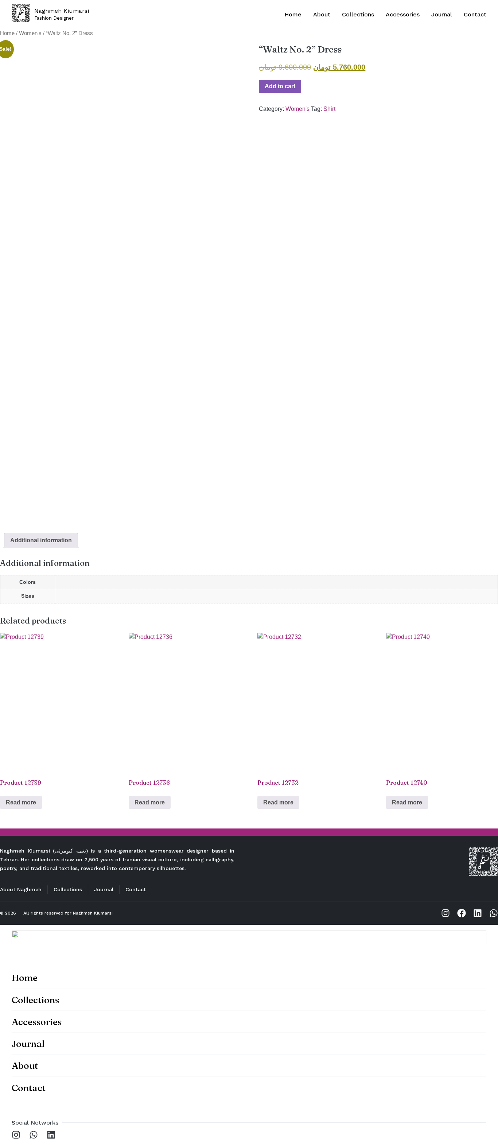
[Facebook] (461, 913)
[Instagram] (445, 913)
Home (292, 14)
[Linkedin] (477, 913)
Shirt (329, 109)
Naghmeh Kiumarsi (93, 913)
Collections (358, 14)
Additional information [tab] (41, 540)
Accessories (403, 14)
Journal (441, 14)
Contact (475, 14)
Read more (21, 802)
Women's (30, 33)
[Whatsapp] (493, 913)
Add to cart (280, 86)
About (321, 14)
